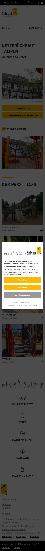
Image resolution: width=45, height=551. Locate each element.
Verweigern (22, 287)
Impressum (15, 302)
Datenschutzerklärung (26, 302)
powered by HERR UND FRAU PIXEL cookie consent (22, 305)
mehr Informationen (22, 295)
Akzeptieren (22, 280)
